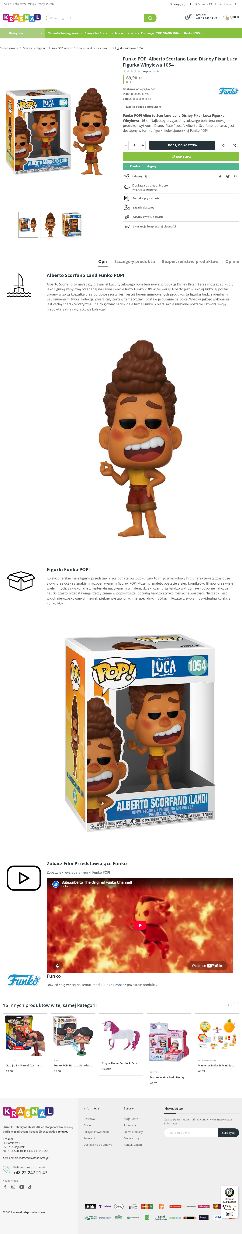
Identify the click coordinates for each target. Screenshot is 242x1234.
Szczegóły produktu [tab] (134, 261)
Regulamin (90, 1138)
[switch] (229, 1214)
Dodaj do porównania (234, 145)
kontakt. (62, 1131)
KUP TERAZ (184, 156)
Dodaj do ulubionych (223, 145)
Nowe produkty (133, 1132)
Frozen (154, 1072)
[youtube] (21, 1187)
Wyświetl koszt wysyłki (144, 189)
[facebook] (5, 1187)
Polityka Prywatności (96, 1132)
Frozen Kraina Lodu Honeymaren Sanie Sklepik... (169, 1077)
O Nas (87, 1125)
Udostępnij (220, 176)
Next (110, 132)
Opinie (232, 261)
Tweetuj (228, 176)
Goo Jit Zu (12, 1060)
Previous (12, 132)
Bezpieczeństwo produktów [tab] (190, 261)
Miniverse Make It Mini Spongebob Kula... (217, 1065)
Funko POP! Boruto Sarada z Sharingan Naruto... (73, 1065)
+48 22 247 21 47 (206, 18)
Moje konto (131, 1119)
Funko (58, 1060)
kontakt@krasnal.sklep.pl (34, 1158)
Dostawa (89, 1119)
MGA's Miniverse (207, 1060)
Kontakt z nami (133, 1144)
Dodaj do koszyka (182, 145)
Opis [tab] (103, 261)
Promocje (130, 1125)
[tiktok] (30, 1187)
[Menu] (236, 1188)
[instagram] (13, 1187)
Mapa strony (131, 1138)
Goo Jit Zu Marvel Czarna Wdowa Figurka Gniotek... (25, 1065)
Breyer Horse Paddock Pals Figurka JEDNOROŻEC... (121, 1063)
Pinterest (235, 176)
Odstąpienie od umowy (98, 1144)
